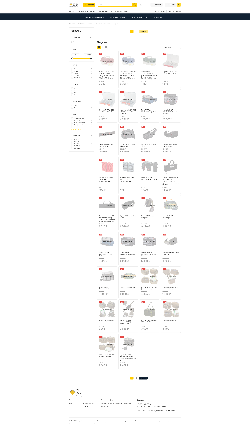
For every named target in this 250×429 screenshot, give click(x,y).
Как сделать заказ (88, 403)
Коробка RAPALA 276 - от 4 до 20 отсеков (170, 72)
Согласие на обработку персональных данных (116, 403)
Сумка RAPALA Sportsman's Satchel (106, 288)
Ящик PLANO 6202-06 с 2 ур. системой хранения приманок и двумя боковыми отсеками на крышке (128, 75)
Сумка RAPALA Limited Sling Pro (149, 217)
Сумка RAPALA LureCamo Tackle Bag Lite (148, 254)
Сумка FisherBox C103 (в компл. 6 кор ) (107, 355)
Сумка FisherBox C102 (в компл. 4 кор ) (149, 288)
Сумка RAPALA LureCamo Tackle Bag (127, 253)
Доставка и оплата (82, 11)
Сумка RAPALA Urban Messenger (127, 145)
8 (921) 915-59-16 (159, 11)
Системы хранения (103, 24)
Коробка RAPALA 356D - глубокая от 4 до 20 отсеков (128, 111)
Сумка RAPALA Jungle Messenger (170, 217)
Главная (72, 24)
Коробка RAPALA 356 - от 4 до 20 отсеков (107, 111)
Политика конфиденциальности (111, 400)
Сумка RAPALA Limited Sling (128, 217)
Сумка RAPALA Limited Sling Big (170, 253)
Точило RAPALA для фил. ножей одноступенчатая (106, 179)
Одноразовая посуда (139, 17)
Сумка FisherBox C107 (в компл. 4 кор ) (106, 321)
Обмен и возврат (102, 11)
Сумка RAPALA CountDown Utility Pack (105, 254)
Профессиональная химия (93, 17)
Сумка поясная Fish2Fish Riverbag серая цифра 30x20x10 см (128, 357)
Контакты (92, 11)
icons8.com (104, 406)
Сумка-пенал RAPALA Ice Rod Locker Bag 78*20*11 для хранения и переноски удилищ (107, 218)
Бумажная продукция (117, 17)
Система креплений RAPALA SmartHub (106, 145)
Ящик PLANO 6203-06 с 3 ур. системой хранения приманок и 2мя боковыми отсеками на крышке (149, 75)
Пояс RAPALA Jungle (127, 287)
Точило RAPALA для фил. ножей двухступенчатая (127, 179)
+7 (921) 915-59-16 (144, 404)
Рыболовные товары (85, 24)
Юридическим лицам (121, 11)
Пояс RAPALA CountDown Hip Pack (148, 111)
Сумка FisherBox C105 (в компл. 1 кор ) (170, 288)
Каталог (91, 5)
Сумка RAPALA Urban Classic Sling (170, 145)
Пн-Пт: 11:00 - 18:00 (174, 11)
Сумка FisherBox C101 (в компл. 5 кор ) (170, 321)
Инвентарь (158, 17)
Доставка (85, 406)
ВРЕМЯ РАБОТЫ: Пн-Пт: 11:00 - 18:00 (151, 407)
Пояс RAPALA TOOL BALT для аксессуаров (149, 178)
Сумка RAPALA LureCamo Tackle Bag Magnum (170, 111)
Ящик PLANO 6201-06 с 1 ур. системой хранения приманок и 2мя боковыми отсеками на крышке (106, 75)
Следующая (143, 31)
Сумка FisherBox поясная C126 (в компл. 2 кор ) (126, 322)
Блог (111, 11)
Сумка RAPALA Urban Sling (148, 145)
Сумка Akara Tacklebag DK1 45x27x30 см (149, 321)
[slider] (72, 58)
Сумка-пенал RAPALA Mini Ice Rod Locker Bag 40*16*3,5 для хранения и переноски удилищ (170, 181)
